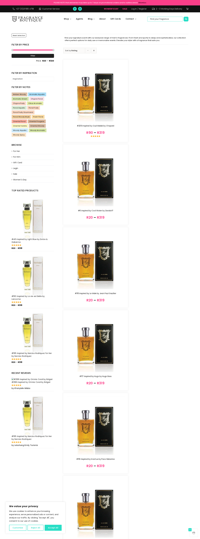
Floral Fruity (34, 108)
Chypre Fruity (19, 103)
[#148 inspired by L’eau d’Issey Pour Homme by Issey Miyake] (95, 508)
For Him (16, 157)
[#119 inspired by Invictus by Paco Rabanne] (95, 425)
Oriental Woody (37, 126)
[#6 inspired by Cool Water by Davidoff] (95, 176)
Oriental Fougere (36, 121)
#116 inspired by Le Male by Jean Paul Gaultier (95, 293)
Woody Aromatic (37, 130)
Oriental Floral (19, 121)
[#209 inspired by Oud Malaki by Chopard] (95, 91)
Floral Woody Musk (21, 117)
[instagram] (80, 9)
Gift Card (17, 162)
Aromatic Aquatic (37, 94)
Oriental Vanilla (20, 126)
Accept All (53, 527)
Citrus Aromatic (35, 103)
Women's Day (20, 179)
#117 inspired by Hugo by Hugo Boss (95, 376)
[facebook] (75, 9)
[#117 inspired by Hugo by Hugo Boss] (95, 342)
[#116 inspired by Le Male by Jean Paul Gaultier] (95, 259)
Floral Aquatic (19, 108)
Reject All (35, 527)
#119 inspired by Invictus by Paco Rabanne (95, 459)
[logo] (27, 17)
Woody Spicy (19, 135)
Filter (33, 55)
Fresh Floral (38, 117)
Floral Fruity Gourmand (23, 112)
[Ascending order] (94, 50)
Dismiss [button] (142, 2)
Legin (15, 168)
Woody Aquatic (20, 130)
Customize (18, 527)
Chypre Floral (37, 99)
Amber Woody (19, 94)
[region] (35, 518)
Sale (15, 174)
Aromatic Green (20, 99)
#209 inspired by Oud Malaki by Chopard (95, 125)
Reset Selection (19, 35)
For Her (16, 151)
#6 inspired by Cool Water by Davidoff (95, 210)
